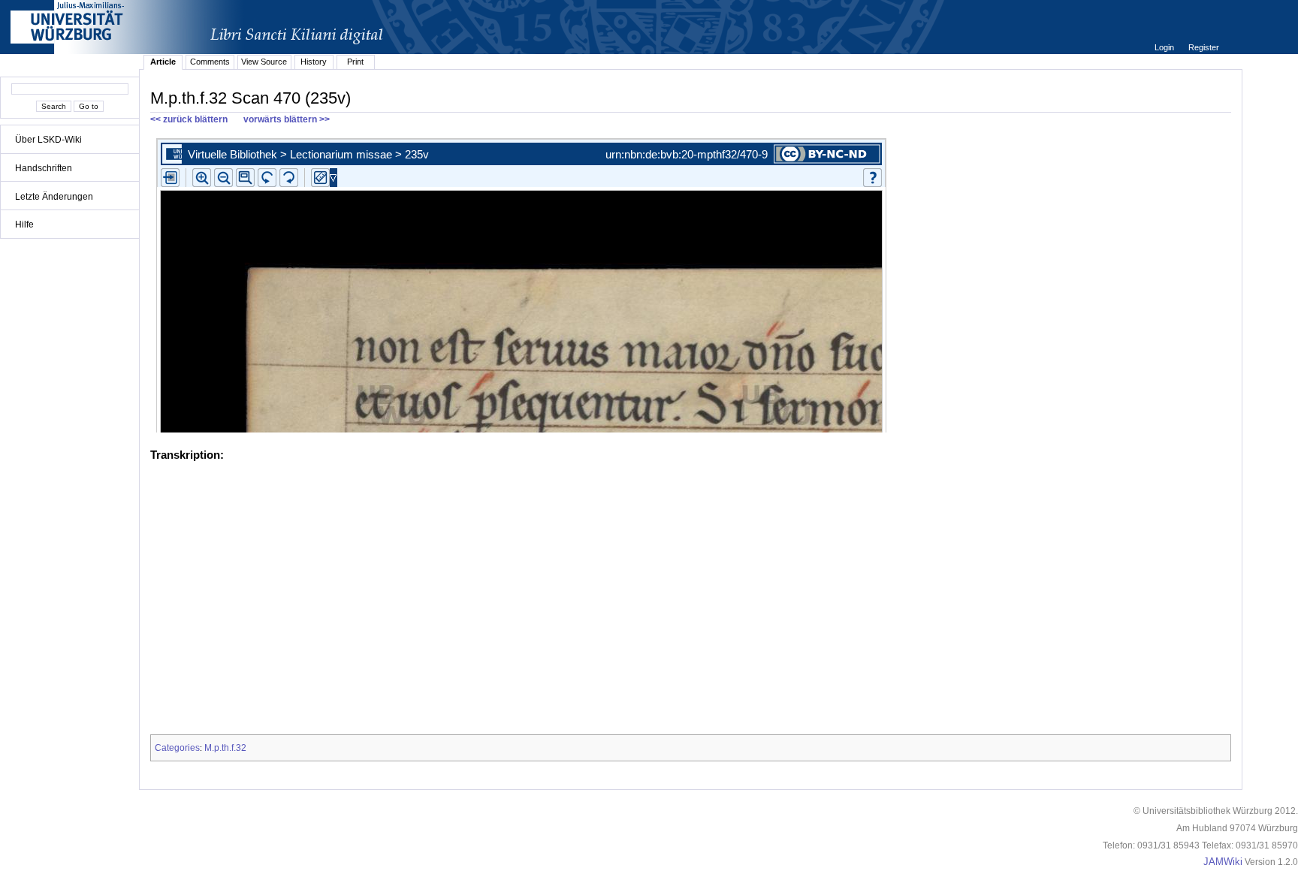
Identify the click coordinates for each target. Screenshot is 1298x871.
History (313, 61)
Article (163, 61)
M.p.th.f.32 (225, 748)
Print (355, 61)
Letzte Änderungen (54, 196)
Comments (210, 61)
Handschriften (43, 168)
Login (1165, 47)
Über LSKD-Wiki (48, 139)
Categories (177, 748)
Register (1203, 47)
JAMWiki (1222, 862)
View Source (264, 61)
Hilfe (24, 224)
